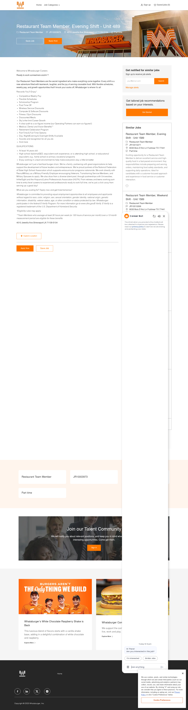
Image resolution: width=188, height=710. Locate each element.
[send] (162, 667)
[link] (132, 88)
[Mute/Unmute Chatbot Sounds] (159, 216)
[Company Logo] (20, 5)
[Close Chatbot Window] (164, 216)
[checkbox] (29, 41)
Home (39, 5)
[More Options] (128, 667)
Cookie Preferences (162, 700)
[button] (146, 5)
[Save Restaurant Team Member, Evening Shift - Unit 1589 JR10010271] (127, 185)
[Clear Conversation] (154, 216)
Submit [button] (161, 81)
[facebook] (17, 691)
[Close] (183, 673)
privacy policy (138, 227)
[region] (145, 441)
